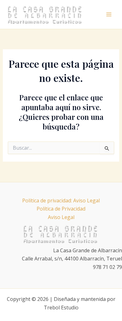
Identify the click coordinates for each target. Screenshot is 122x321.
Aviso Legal (61, 217)
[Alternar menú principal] (109, 14)
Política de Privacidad (61, 208)
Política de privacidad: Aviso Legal (61, 200)
